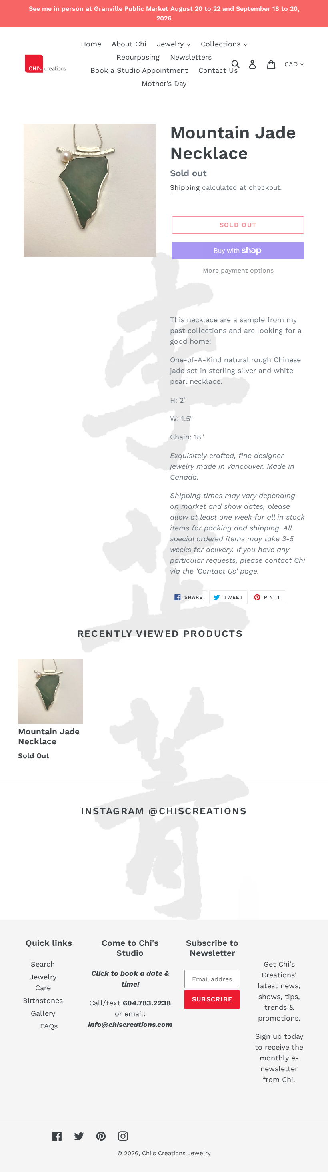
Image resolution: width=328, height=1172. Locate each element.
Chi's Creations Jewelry (176, 1153)
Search (43, 964)
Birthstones (43, 1000)
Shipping (185, 187)
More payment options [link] (238, 270)
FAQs (49, 1026)
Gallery (43, 1013)
